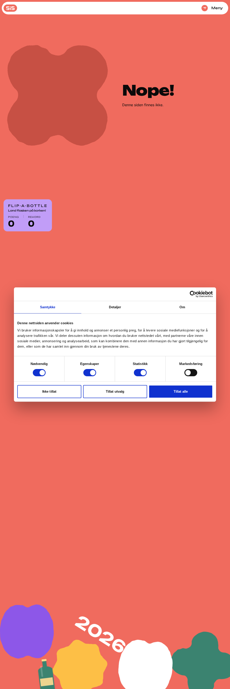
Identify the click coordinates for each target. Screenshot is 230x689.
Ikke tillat (49, 391)
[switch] (89, 372)
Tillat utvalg (115, 391)
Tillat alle (181, 391)
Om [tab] (182, 307)
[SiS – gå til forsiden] (10, 8)
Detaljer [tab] (115, 307)
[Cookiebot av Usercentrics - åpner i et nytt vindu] (193, 294)
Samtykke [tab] (47, 307)
